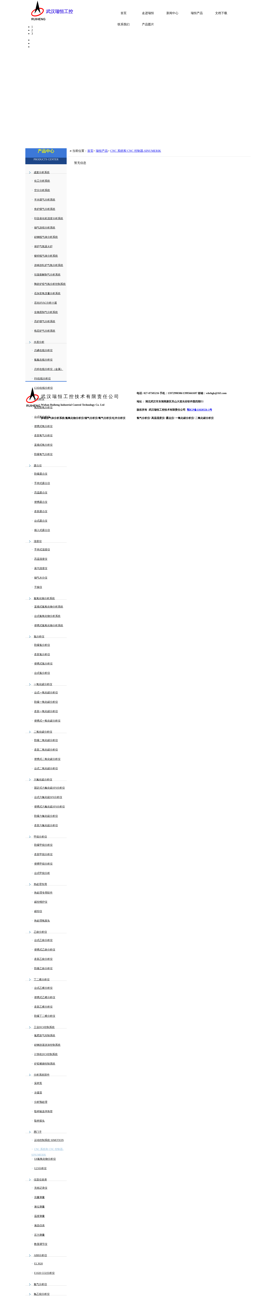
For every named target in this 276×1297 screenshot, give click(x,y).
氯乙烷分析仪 (42, 1294)
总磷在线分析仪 (43, 350)
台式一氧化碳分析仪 (46, 692)
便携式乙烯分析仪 (44, 997)
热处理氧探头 (42, 920)
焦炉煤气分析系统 (44, 209)
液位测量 (39, 1206)
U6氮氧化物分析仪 (45, 1159)
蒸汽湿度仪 (40, 568)
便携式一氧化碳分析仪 (47, 720)
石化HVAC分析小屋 (45, 302)
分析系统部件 (42, 1074)
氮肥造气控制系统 (44, 1035)
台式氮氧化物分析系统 (47, 616)
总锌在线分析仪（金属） (48, 369)
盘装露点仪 (40, 511)
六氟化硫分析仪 (43, 779)
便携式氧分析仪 (43, 426)
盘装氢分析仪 (42, 654)
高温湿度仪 (40, 559)
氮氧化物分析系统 (44, 598)
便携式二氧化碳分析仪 (47, 759)
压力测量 (39, 1234)
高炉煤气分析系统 (44, 321)
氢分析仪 (39, 636)
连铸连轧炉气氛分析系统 (48, 265)
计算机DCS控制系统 (46, 1054)
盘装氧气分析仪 (43, 435)
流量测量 (39, 1197)
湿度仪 (38, 541)
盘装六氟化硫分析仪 (46, 825)
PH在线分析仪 (42, 378)
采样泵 (38, 1083)
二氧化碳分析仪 (43, 731)
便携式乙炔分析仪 (44, 949)
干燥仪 (38, 587)
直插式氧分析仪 (43, 444)
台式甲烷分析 (42, 873)
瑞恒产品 (197, 13)
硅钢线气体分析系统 (46, 237)
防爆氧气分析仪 (43, 454)
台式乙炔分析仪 (43, 940)
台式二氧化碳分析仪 (46, 768)
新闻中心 (172, 13)
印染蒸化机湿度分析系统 (48, 218)
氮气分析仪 (40, 1284)
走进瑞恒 (148, 13)
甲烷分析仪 (40, 836)
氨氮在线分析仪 (43, 359)
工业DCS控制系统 (44, 1027)
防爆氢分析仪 (42, 645)
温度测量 (39, 1216)
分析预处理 (40, 1102)
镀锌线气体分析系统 (46, 255)
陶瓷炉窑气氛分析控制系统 (50, 284)
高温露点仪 (40, 492)
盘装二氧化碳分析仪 (46, 749)
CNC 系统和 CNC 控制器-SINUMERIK (47, 1152)
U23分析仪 (40, 1168)
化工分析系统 (42, 180)
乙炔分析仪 (40, 932)
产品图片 (148, 24)
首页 (124, 13)
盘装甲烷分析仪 (43, 854)
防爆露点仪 (40, 473)
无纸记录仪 (40, 1188)
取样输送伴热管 (43, 1111)
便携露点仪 (40, 502)
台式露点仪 (40, 520)
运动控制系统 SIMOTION (49, 1140)
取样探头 (39, 1120)
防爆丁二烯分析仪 (44, 1016)
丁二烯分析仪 (42, 979)
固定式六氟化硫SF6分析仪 (49, 787)
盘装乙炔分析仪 (43, 959)
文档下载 (221, 13)
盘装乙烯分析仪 (43, 1006)
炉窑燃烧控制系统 (44, 1063)
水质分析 (39, 342)
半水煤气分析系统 (44, 199)
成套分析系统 (42, 172)
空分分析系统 (42, 190)
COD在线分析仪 (43, 388)
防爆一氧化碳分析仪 (46, 702)
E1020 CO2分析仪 (44, 1273)
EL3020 (38, 1263)
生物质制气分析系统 (46, 312)
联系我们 (124, 24)
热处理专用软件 (43, 892)
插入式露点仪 (42, 530)
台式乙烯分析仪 (43, 988)
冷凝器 (38, 1092)
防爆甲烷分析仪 (43, 845)
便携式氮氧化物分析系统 (48, 625)
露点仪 (38, 465)
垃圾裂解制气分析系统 (47, 274)
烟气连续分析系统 (44, 227)
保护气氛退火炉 (43, 246)
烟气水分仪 (40, 577)
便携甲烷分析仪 (43, 863)
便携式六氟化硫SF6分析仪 (49, 806)
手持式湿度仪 (42, 549)
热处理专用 (40, 884)
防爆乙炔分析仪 (43, 968)
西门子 (38, 1132)
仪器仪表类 (40, 1179)
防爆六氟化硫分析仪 (46, 816)
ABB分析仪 (40, 1255)
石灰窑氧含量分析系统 (47, 293)
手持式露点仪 (42, 483)
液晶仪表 (39, 1225)
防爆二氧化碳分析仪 (46, 740)
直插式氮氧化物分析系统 (48, 606)
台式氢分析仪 (42, 673)
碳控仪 (38, 911)
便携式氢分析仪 (43, 663)
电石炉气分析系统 (44, 330)
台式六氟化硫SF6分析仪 (48, 797)
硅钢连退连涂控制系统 (47, 1045)
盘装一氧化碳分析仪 (46, 711)
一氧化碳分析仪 (43, 684)
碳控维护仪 (40, 901)
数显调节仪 (40, 1244)
